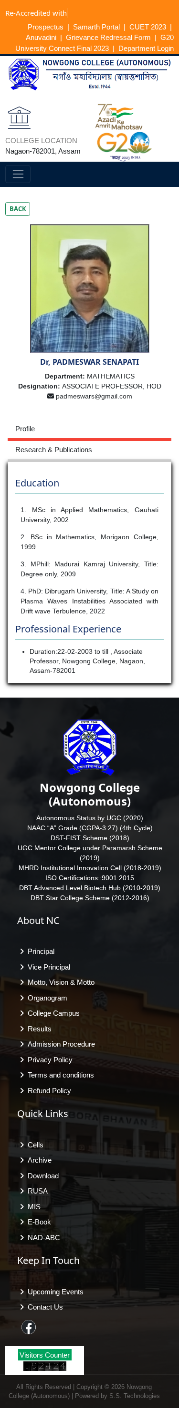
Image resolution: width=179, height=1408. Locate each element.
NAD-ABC (42, 1237)
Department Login (146, 48)
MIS (32, 1207)
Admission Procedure (59, 1044)
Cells (33, 1145)
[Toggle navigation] (18, 174)
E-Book (37, 1222)
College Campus (52, 1013)
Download (41, 1176)
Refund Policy (47, 1091)
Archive (38, 1160)
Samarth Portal (96, 27)
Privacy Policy (48, 1060)
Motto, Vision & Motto (59, 982)
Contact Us (43, 1307)
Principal (39, 951)
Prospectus (45, 27)
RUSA (36, 1191)
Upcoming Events (54, 1292)
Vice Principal (47, 967)
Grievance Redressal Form (108, 37)
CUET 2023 (147, 27)
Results (38, 1029)
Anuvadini (41, 37)
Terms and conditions (59, 1075)
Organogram (45, 998)
